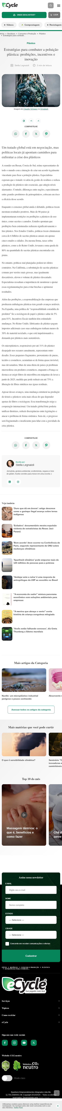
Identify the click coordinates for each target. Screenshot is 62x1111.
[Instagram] (18, 482)
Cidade (8, 928)
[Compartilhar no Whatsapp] (16, 134)
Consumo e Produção (27, 34)
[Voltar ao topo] (57, 1093)
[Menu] (58, 5)
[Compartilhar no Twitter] (36, 134)
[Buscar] (51, 5)
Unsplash (44, 109)
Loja (55, 15)
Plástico (42, 34)
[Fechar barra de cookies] (58, 1106)
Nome (8, 899)
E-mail (8, 884)
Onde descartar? (26, 15)
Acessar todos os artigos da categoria (31, 709)
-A (38, 121)
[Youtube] (24, 1043)
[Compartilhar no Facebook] (26, 134)
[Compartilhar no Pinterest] (46, 134)
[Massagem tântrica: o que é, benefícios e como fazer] (24, 815)
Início (2, 34)
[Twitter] (34, 1043)
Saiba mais (18, 1108)
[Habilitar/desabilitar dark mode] (23, 120)
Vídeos (10, 25)
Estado (9, 914)
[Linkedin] (10, 482)
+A (31, 121)
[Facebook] (5, 1043)
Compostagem (32, 25)
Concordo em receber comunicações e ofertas (30, 944)
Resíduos (11, 34)
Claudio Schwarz (30, 109)
